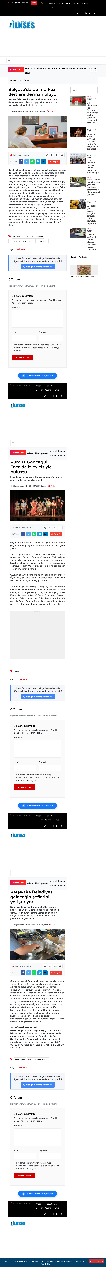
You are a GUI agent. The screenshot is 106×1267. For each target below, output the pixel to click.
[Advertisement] (72, 38)
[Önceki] (92, 71)
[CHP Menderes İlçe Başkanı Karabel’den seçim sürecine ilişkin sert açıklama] (78, 101)
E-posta (43, 332)
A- (52, 155)
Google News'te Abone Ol (39, 266)
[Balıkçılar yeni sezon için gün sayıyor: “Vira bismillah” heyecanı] (78, 204)
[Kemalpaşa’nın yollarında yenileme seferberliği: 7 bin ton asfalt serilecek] (78, 182)
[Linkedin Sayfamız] (90, 13)
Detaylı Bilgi (45, 1264)
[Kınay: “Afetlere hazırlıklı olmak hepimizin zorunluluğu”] (78, 158)
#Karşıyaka (20, 1059)
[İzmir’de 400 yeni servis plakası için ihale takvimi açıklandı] (78, 233)
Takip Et (55, 162)
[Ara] (93, 90)
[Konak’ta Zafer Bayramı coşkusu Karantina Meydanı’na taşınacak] (78, 132)
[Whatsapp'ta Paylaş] (32, 161)
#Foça (18, 671)
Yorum (16, 307)
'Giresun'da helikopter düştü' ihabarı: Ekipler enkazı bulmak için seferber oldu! (63, 453)
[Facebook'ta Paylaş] (21, 161)
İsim (14, 332)
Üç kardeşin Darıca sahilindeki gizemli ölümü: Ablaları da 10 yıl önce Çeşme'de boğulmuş (55, 453)
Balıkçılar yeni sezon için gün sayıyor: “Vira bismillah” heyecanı (92, 214)
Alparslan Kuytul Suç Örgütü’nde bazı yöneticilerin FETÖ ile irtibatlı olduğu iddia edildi (47, 453)
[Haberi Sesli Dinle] (47, 155)
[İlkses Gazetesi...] (22, 24)
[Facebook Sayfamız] (81, 13)
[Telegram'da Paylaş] (38, 161)
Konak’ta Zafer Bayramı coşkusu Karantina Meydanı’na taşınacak (92, 141)
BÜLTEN (49, 111)
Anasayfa (52, 3)
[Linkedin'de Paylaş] (43, 161)
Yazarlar (84, 3)
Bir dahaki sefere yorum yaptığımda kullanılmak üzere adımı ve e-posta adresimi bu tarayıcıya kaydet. (37, 347)
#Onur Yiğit (42, 241)
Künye (51, 7)
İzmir (26, 80)
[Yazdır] (62, 155)
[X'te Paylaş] (26, 161)
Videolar (75, 3)
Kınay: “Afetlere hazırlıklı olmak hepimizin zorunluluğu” (93, 166)
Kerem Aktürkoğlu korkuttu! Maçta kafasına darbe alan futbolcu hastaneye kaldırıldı (56, 70)
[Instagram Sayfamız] (86, 13)
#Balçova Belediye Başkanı (22, 241)
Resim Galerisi (64, 3)
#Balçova (17, 236)
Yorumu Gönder (22, 357)
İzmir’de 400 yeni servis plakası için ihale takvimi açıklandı (91, 242)
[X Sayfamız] (78, 13)
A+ (57, 155)
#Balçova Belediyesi (34, 236)
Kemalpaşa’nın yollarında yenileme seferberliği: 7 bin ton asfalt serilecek (94, 188)
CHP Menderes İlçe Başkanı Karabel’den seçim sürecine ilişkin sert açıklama (92, 112)
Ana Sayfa (17, 80)
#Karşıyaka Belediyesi (38, 1059)
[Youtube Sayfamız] (95, 13)
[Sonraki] (96, 71)
